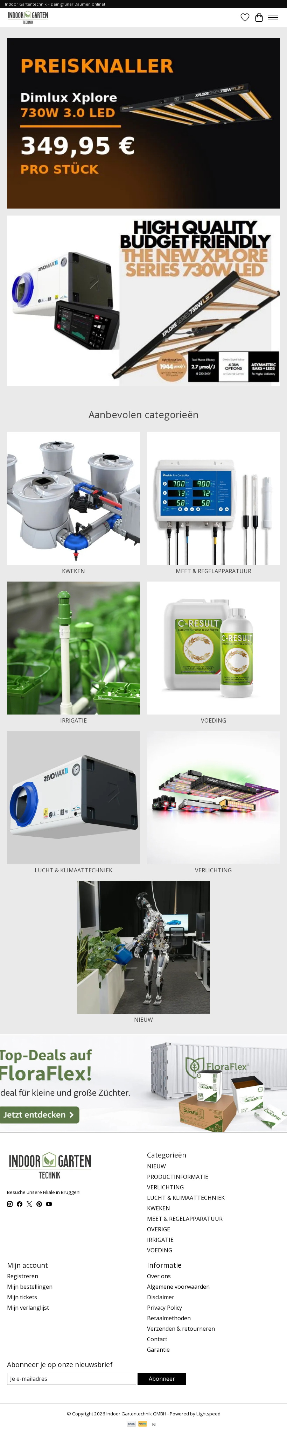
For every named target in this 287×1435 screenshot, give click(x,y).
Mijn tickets (22, 1297)
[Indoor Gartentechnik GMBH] (28, 17)
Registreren (22, 1276)
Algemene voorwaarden (178, 1286)
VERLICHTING (213, 870)
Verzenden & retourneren (181, 1328)
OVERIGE (158, 1229)
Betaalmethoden (169, 1318)
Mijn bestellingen (29, 1286)
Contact (157, 1339)
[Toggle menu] (273, 17)
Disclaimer (160, 1297)
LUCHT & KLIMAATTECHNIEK (73, 870)
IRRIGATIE (73, 720)
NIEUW (143, 1020)
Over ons (159, 1276)
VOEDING (213, 720)
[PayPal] (142, 1424)
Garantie (158, 1349)
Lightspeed (208, 1414)
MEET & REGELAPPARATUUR (213, 571)
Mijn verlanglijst (28, 1307)
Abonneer (162, 1379)
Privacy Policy (164, 1307)
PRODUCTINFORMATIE (177, 1177)
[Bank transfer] (131, 1424)
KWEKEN (73, 571)
